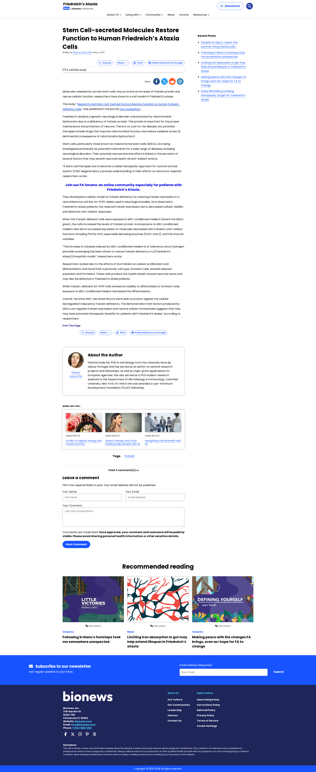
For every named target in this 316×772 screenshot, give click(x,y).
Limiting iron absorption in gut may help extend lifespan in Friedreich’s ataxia (223, 67)
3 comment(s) (122, 470)
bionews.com (83, 721)
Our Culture (175, 699)
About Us (173, 693)
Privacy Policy (205, 715)
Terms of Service (207, 720)
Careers (173, 715)
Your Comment (72, 505)
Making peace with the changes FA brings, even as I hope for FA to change (223, 81)
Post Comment (76, 544)
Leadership (175, 710)
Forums (184, 15)
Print (139, 62)
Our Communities (179, 705)
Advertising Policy (208, 699)
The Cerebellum (129, 109)
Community (153, 15)
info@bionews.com (83, 724)
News (171, 15)
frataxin (129, 456)
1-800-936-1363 (82, 728)
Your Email (132, 492)
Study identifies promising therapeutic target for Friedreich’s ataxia (223, 95)
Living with (132, 15)
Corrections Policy (208, 705)
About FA (113, 15)
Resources (200, 15)
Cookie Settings (207, 726)
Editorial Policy (206, 710)
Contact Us (175, 720)
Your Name (70, 492)
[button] (230, 6)
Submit (279, 672)
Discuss (106, 62)
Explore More (205, 693)
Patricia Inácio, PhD (82, 52)
